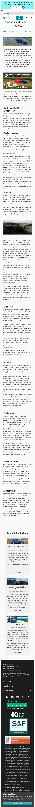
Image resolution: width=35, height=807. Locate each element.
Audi (6, 136)
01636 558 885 (9, 664)
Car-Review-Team (10, 31)
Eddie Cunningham (9, 177)
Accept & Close (17, 803)
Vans (8, 13)
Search (19, 18)
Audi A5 (15, 483)
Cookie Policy (26, 799)
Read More (17, 572)
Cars (4, 13)
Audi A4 (8, 483)
